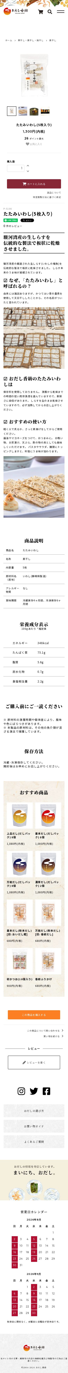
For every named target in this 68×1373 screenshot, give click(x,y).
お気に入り (35, 144)
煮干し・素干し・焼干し (31, 40)
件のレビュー (12, 226)
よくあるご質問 (34, 1142)
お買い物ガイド (34, 1126)
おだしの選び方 (34, 1111)
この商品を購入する (34, 1015)
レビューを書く (36, 1062)
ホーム (8, 40)
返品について (54, 192)
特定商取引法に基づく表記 (47, 197)
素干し (52, 40)
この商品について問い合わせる (44, 1030)
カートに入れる (36, 184)
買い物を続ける (52, 1036)
